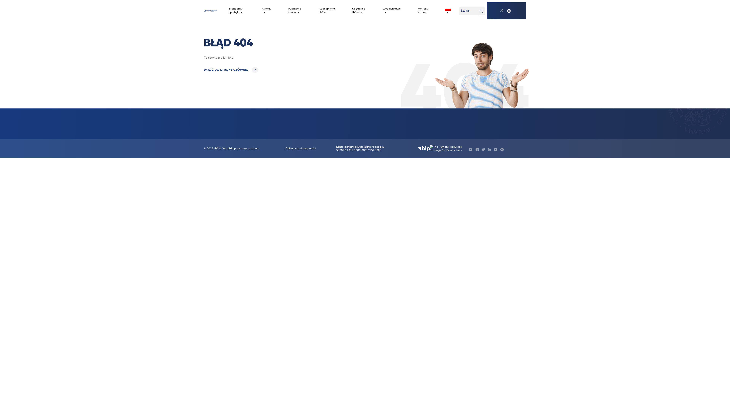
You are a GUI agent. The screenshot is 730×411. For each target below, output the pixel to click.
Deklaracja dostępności (301, 148)
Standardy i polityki (235, 10)
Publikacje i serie (294, 10)
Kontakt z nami (423, 10)
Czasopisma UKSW (327, 10)
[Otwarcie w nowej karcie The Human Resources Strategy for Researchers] (447, 148)
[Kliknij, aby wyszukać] (481, 11)
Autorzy (266, 8)
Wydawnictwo (392, 8)
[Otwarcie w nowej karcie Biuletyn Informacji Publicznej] (424, 148)
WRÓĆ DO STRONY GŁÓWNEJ (226, 70)
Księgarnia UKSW (358, 10)
